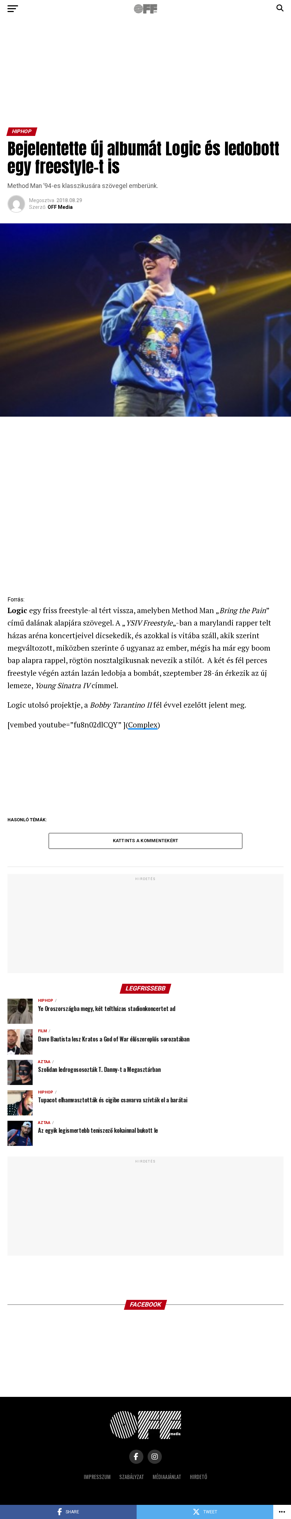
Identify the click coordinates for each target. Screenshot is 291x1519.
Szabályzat (131, 1476)
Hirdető (198, 1476)
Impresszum (97, 1476)
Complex (143, 725)
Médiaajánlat (167, 1476)
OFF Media (60, 207)
